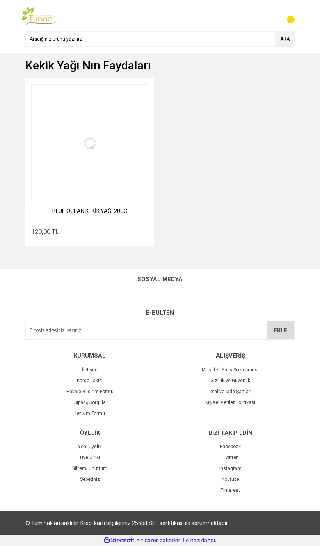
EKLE (281, 330)
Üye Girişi (90, 457)
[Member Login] (271, 15)
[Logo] (38, 15)
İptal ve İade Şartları (230, 391)
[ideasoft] (119, 540)
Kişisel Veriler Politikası (230, 402)
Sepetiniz (90, 479)
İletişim (90, 369)
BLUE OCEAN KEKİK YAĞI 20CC (89, 211)
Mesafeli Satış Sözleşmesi (230, 369)
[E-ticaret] (159, 540)
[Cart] (287, 15)
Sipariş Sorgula (90, 402)
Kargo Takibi (90, 380)
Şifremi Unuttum (89, 468)
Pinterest (230, 490)
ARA (285, 39)
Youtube (230, 479)
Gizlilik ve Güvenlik (230, 380)
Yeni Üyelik (89, 446)
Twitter (230, 457)
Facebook (230, 446)
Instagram (230, 468)
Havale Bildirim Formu (90, 391)
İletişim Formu (90, 413)
